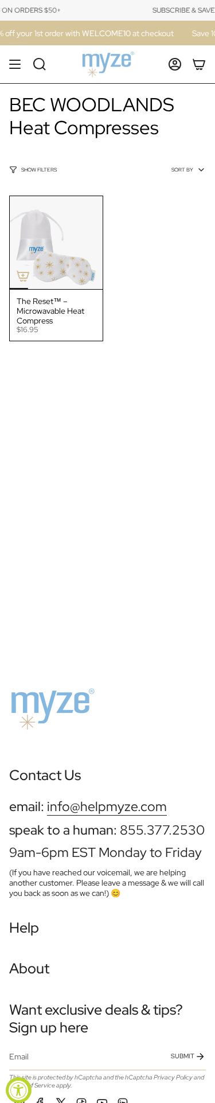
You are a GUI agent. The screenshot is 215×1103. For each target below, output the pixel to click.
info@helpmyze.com (107, 806)
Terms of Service (32, 1085)
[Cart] (199, 64)
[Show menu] (14, 64)
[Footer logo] (52, 704)
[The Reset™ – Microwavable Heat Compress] (56, 242)
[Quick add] (23, 276)
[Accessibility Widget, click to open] (19, 1090)
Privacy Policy (173, 1077)
